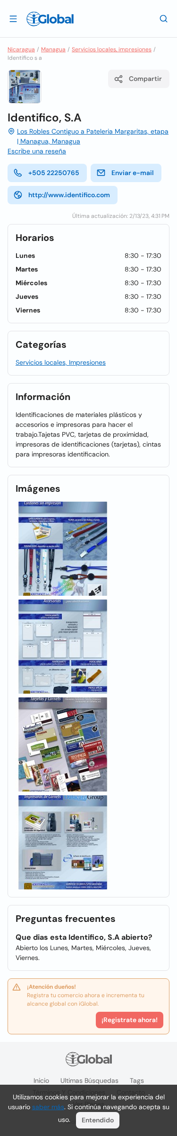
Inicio (41, 1080)
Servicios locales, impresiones (112, 49)
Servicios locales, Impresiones (61, 362)
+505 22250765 (53, 172)
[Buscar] (163, 18)
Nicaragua (21, 49)
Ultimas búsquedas (89, 1080)
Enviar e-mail (132, 172)
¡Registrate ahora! (129, 1020)
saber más (48, 1107)
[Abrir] (13, 18)
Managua (53, 49)
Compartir (145, 78)
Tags (137, 1080)
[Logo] (50, 18)
